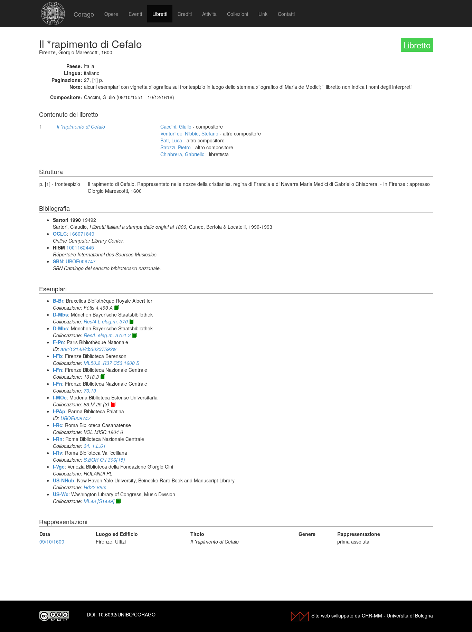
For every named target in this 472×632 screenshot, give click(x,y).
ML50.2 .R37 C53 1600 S (111, 362)
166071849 (81, 233)
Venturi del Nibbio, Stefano (189, 133)
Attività (209, 13)
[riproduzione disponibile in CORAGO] (113, 404)
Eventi (135, 13)
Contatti (286, 13)
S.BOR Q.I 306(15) (104, 459)
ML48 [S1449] (99, 501)
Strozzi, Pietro (175, 147)
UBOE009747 (81, 261)
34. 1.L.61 (95, 445)
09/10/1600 (51, 541)
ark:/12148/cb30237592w (88, 349)
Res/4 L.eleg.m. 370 (106, 321)
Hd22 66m (95, 487)
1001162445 (80, 247)
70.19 (90, 390)
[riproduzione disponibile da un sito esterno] (116, 307)
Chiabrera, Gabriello (182, 154)
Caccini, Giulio (175, 126)
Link (262, 13)
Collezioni (237, 13)
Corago (84, 13)
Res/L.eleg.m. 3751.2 (107, 335)
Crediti (185, 13)
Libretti (159, 13)
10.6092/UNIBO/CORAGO (126, 614)
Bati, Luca (171, 140)
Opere (111, 13)
